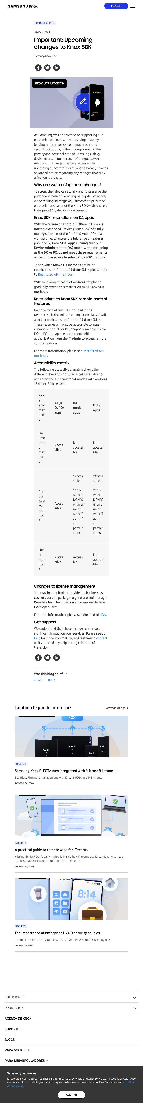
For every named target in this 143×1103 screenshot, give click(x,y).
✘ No (51, 680)
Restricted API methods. (55, 274)
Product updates (45, 23)
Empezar (116, 6)
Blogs (10, 1040)
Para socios (15, 1050)
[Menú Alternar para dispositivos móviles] (133, 6)
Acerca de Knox (18, 1018)
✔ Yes (38, 680)
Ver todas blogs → (116, 708)
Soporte (12, 1029)
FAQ (37, 638)
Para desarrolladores (25, 1061)
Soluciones (14, 997)
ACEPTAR (71, 1094)
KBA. (103, 615)
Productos (14, 1008)
